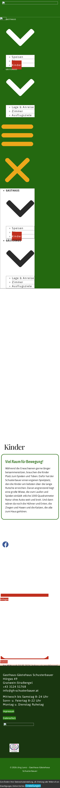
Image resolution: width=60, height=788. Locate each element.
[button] (17, 152)
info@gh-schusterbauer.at (21, 690)
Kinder (17, 65)
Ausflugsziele (22, 115)
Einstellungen (33, 785)
